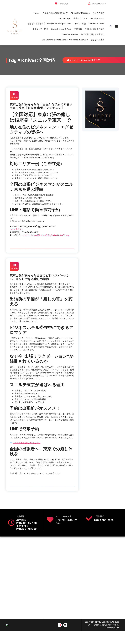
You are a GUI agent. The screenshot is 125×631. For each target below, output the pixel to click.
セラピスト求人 (97, 39)
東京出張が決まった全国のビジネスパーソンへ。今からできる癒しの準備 (40, 277)
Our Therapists (97, 18)
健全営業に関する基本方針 (92, 34)
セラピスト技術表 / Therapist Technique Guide (49, 23)
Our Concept (64, 18)
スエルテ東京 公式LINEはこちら (26, 442)
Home (37, 13)
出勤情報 (78, 29)
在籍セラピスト (80, 18)
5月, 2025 (14, 266)
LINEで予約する (16, 229)
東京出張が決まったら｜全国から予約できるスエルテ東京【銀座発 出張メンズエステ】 (41, 106)
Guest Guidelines (70, 34)
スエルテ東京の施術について (55, 13)
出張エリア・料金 (40, 29)
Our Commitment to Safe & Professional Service (65, 39)
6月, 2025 (14, 95)
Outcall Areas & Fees (61, 29)
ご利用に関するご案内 (94, 29)
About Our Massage (80, 13)
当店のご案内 (98, 13)
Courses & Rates (96, 23)
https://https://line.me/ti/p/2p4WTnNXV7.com (46, 235)
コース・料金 (80, 23)
